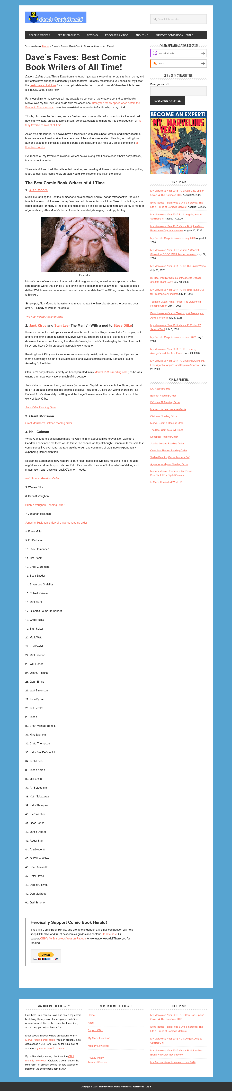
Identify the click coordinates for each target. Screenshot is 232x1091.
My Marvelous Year (99, 1038)
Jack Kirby (37, 325)
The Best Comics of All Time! (166, 430)
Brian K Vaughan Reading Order (44, 505)
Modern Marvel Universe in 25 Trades (171, 471)
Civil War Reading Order (163, 416)
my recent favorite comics (49, 1048)
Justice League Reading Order (167, 443)
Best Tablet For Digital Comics (167, 475)
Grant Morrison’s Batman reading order (48, 423)
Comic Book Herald (55, 18)
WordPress (138, 1086)
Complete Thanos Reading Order (168, 450)
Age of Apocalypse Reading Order (169, 464)
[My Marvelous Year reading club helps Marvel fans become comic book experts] (178, 173)
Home (91, 1015)
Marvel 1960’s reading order (111, 372)
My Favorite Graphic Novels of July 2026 (172, 238)
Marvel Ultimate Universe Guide (168, 409)
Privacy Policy (96, 1057)
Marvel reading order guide (40, 1039)
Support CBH (95, 1030)
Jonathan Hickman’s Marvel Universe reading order (56, 522)
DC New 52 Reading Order (165, 402)
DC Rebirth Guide (160, 388)
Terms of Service (97, 1062)
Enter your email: (159, 84)
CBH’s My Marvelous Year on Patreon (63, 938)
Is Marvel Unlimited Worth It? (166, 482)
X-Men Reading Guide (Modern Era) (170, 457)
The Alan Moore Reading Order (44, 317)
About (91, 1022)
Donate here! (110, 934)
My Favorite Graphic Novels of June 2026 (173, 337)
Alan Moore (38, 189)
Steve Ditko (122, 325)
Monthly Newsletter (98, 1045)
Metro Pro (104, 1086)
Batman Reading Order (163, 395)
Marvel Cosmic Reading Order (167, 423)
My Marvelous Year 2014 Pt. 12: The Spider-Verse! (178, 266)
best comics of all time (43, 85)
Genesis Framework (122, 1086)
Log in (148, 1086)
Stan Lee (61, 325)
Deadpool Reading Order (164, 436)
